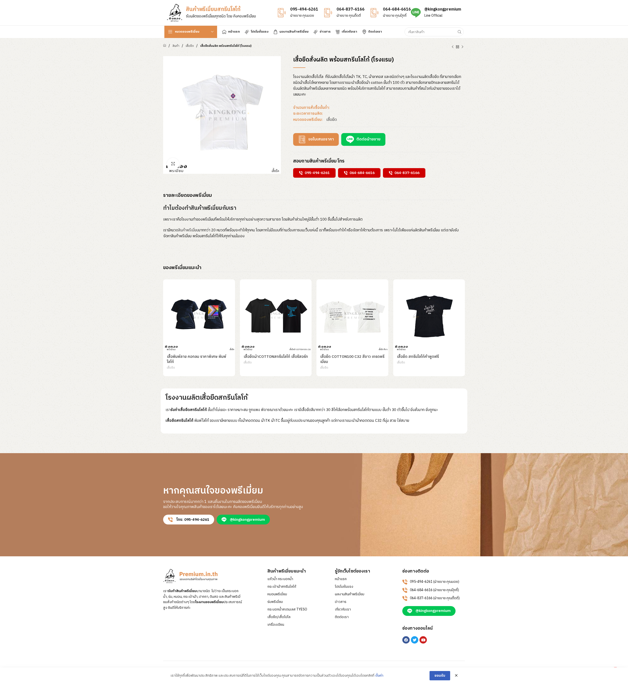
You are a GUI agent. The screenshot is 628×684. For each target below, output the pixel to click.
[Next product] (462, 47)
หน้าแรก (341, 579)
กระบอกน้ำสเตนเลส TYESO (287, 609)
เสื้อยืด (190, 46)
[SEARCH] (459, 31)
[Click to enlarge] (173, 164)
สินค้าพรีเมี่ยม (188, 230)
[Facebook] (406, 640)
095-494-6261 (304, 9)
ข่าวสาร (340, 601)
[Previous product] (452, 47)
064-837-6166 (351, 9)
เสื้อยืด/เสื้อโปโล (278, 617)
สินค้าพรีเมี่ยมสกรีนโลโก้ (213, 9)
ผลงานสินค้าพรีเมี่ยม (349, 594)
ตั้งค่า (379, 675)
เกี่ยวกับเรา (343, 609)
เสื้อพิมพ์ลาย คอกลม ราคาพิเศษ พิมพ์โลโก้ (196, 359)
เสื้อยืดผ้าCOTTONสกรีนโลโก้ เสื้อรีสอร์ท (276, 357)
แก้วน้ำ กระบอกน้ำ (280, 579)
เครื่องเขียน (275, 624)
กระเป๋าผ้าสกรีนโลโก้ (281, 586)
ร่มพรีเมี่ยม (275, 601)
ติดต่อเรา (342, 617)
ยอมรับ (439, 675)
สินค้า (175, 46)
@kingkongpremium (442, 9)
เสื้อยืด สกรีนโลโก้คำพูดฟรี (418, 357)
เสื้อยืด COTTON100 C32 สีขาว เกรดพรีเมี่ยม (352, 359)
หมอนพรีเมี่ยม (277, 594)
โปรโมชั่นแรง (344, 586)
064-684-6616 (397, 9)
